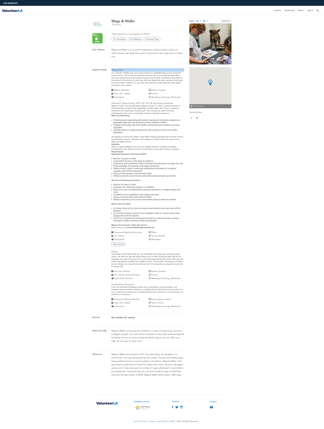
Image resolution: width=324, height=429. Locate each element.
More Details (118, 244)
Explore (277, 10)
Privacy (152, 421)
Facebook (172, 407)
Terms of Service (140, 421)
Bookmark (226, 21)
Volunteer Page (152, 39)
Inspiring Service (163, 421)
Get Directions (199, 106)
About (301, 10)
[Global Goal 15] (97, 38)
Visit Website (135, 39)
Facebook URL (191, 118)
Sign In (310, 10)
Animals (117, 24)
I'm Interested (119, 39)
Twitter (176, 407)
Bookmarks (290, 10)
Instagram (181, 407)
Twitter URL (197, 118)
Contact (211, 407)
